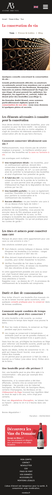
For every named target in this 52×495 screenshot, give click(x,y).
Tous (11, 33)
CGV (26, 468)
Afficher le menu (45, 7)
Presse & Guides (26, 33)
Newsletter (26, 465)
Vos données (26, 474)
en (36, 7)
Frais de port (26, 471)
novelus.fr (26, 493)
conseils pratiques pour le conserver (28, 302)
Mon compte (26, 459)
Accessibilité (26, 477)
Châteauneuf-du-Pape (12, 392)
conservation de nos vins (14, 105)
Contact (26, 462)
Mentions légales (26, 480)
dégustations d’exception (22, 400)
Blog (40, 33)
